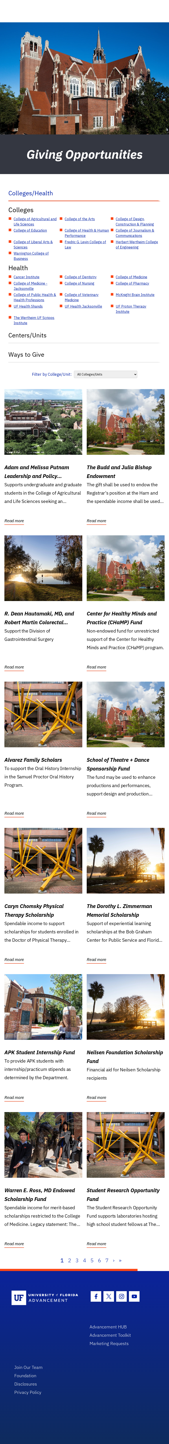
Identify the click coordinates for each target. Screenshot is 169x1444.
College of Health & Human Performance (87, 233)
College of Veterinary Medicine (82, 297)
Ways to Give (26, 354)
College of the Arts (80, 219)
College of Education (30, 230)
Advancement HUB (108, 1327)
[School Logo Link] (45, 1298)
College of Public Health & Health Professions (35, 297)
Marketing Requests (109, 1343)
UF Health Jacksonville (83, 306)
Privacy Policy (27, 1392)
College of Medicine (131, 277)
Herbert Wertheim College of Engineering (137, 244)
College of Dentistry (81, 277)
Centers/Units (27, 335)
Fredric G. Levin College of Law (85, 244)
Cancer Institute (26, 277)
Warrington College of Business (31, 256)
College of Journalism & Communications (135, 233)
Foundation (25, 1376)
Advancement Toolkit (110, 1335)
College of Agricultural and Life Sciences (35, 221)
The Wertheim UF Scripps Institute (34, 320)
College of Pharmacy (132, 283)
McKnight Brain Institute (135, 295)
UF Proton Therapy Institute (131, 309)
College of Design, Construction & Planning (135, 221)
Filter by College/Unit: (52, 374)
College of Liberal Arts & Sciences (33, 244)
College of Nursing (79, 283)
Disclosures (25, 1384)
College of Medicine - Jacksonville (30, 286)
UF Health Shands (28, 306)
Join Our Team (28, 1367)
